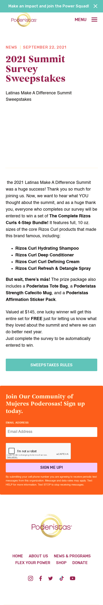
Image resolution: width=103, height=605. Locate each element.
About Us (38, 556)
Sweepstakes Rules (51, 365)
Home (17, 556)
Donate (80, 562)
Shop (61, 562)
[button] (86, 20)
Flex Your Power (32, 562)
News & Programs (72, 556)
